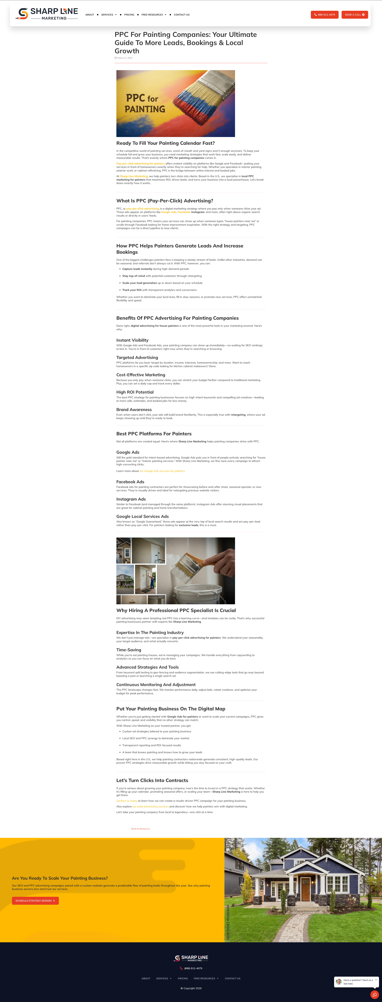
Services (107, 14)
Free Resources (152, 14)
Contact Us (182, 14)
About (89, 14)
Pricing (129, 14)
